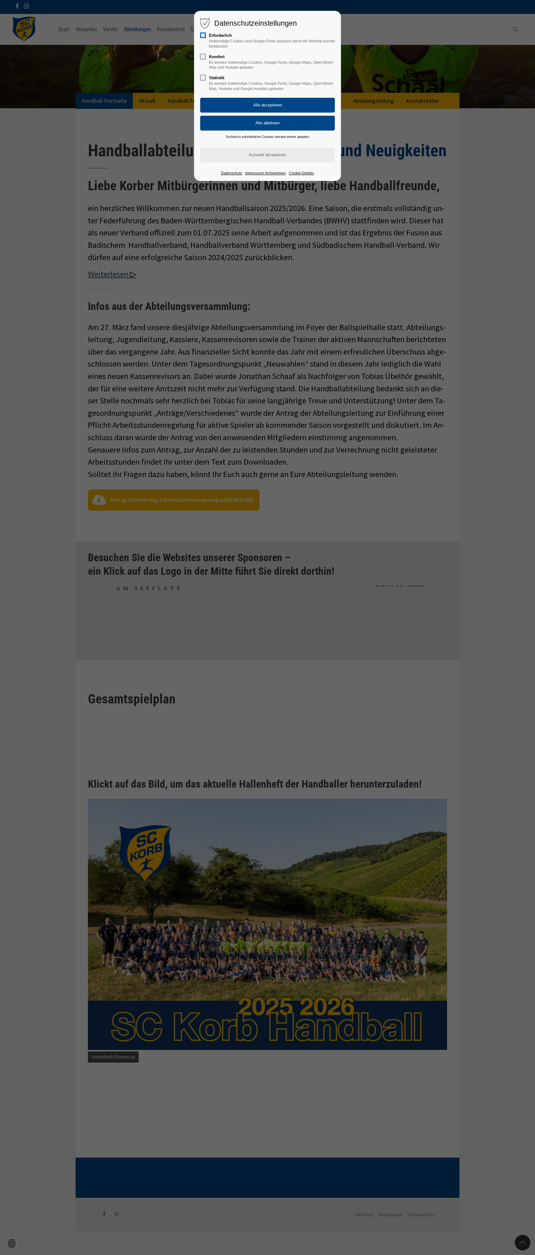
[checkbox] (203, 35)
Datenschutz (231, 173)
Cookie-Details (301, 173)
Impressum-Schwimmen (265, 173)
